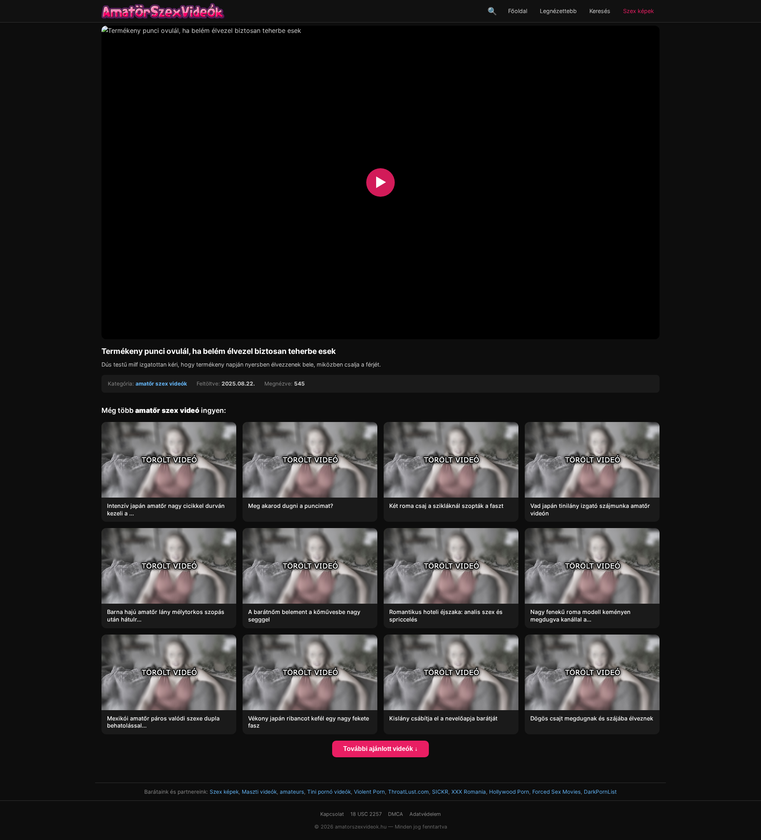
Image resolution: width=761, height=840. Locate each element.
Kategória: (121, 383)
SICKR (440, 792)
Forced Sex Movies (556, 792)
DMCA (395, 814)
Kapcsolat (332, 814)
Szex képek (638, 11)
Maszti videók (259, 792)
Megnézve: (278, 383)
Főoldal (517, 11)
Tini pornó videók (329, 792)
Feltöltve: (208, 383)
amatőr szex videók (161, 383)
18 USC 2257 (366, 814)
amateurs (292, 792)
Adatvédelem (425, 814)
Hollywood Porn (509, 792)
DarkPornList (600, 792)
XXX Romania (468, 792)
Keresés (599, 11)
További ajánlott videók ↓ (380, 748)
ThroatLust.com (408, 792)
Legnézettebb (558, 11)
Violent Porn (369, 792)
